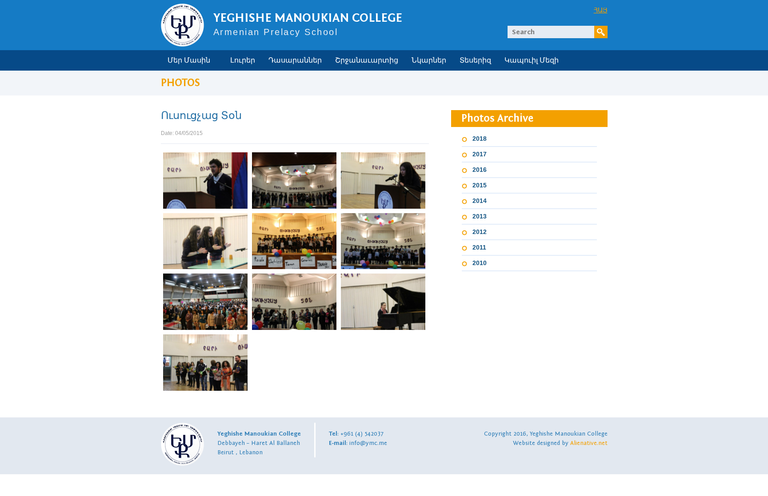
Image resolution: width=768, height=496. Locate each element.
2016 (479, 169)
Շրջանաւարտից (366, 60)
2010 (479, 262)
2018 (479, 138)
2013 (479, 216)
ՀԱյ (601, 10)
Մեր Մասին (189, 60)
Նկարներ (429, 60)
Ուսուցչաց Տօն (201, 115)
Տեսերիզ (475, 60)
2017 (479, 154)
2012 (479, 231)
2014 (479, 200)
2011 (479, 247)
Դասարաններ (295, 60)
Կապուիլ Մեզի (531, 60)
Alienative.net (589, 443)
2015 (479, 185)
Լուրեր (242, 60)
